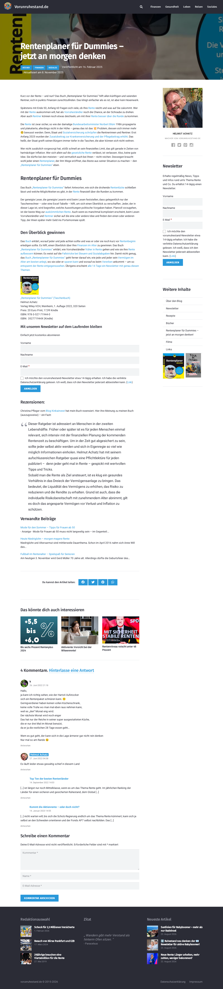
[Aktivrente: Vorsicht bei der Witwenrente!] (79, 630)
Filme (169, 341)
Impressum (196, 981)
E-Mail (25, 366)
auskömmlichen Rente (58, 211)
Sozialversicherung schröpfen (80, 132)
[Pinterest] (186, 145)
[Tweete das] (93, 582)
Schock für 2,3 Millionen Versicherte (54, 927)
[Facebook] (173, 145)
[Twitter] (179, 145)
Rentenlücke (117, 187)
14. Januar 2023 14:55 (40, 811)
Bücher (170, 323)
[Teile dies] (83, 582)
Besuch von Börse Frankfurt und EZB (54, 941)
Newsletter (172, 308)
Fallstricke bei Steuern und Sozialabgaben (86, 253)
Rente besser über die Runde (107, 116)
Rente (91, 108)
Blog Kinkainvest (55, 410)
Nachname (26, 354)
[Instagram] (192, 145)
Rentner (37, 116)
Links (169, 349)
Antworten (25, 745)
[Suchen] (141, 6)
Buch (28, 241)
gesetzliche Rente (81, 152)
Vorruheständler (73, 112)
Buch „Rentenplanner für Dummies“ (45, 257)
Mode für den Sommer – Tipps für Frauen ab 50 (47, 527)
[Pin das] (102, 582)
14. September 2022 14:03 (42, 782)
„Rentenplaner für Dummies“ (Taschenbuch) (45, 297)
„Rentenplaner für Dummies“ (36, 165)
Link (129, 382)
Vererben (107, 261)
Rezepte (170, 315)
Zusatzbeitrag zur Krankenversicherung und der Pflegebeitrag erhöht (88, 136)
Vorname (25, 342)
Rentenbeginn (127, 241)
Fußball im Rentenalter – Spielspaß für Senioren (47, 554)
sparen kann (71, 261)
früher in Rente (93, 249)
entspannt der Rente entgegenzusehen (42, 265)
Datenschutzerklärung (173, 981)
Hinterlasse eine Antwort (71, 670)
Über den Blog (174, 300)
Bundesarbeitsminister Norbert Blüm (94, 124)
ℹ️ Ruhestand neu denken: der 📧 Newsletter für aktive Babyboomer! (180, 942)
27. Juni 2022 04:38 (39, 758)
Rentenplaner (47, 160)
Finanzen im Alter (87, 245)
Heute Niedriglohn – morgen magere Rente (44, 538)
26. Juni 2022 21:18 (39, 685)
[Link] (8, 6)
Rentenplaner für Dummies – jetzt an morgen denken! (182, 332)
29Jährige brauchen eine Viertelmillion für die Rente (49, 956)
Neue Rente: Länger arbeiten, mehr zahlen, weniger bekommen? (180, 956)
